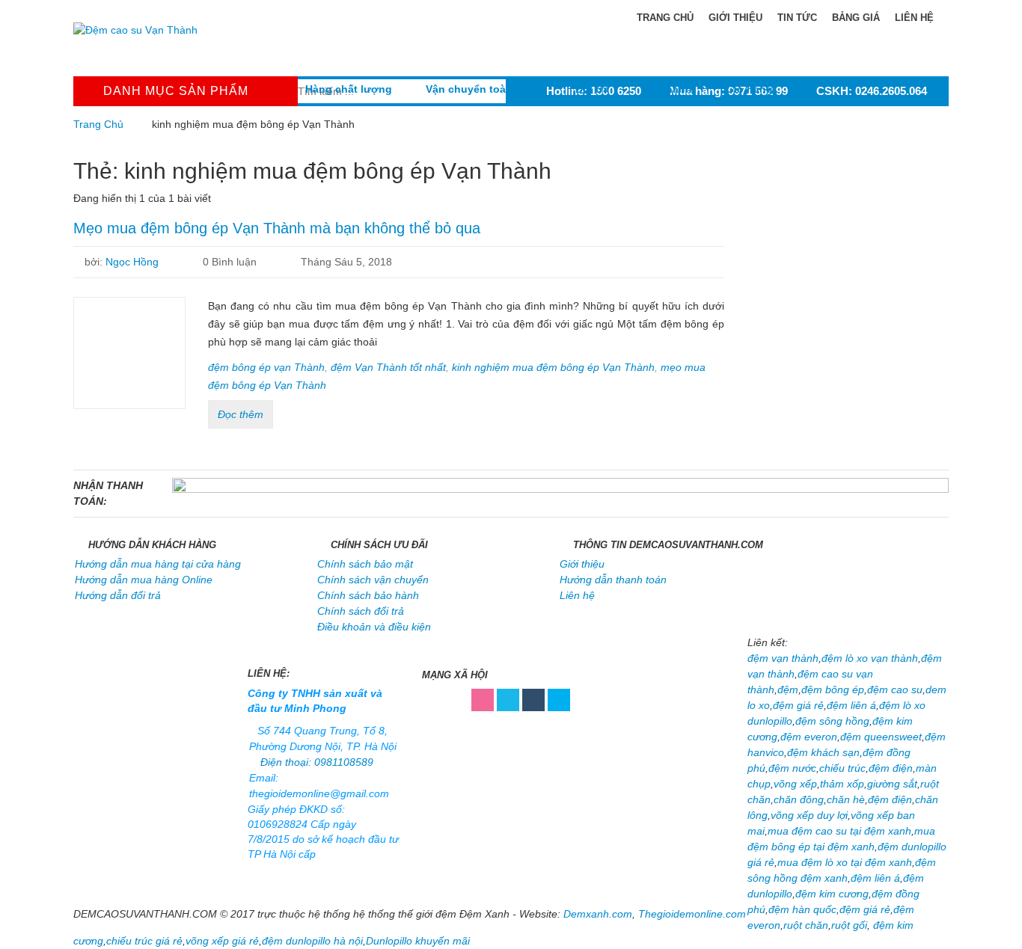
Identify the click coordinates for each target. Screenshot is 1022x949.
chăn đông (799, 799)
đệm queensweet (881, 737)
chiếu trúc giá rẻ (144, 941)
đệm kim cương (832, 894)
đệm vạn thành (782, 658)
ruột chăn (805, 925)
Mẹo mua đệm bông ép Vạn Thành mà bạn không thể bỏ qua (276, 228)
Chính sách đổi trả (360, 611)
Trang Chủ (98, 124)
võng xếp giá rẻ (222, 941)
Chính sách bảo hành (368, 595)
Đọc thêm (240, 414)
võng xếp (795, 784)
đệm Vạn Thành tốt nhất (388, 367)
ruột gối (849, 925)
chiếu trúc (842, 768)
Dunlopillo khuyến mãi (418, 941)
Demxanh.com (597, 914)
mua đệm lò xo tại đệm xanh (844, 862)
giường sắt (892, 784)
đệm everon (808, 737)
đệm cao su (894, 689)
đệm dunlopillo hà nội (312, 941)
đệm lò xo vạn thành (869, 658)
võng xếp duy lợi (809, 815)
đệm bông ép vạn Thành (266, 367)
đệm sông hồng (832, 721)
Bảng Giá (856, 17)
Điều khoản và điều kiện (374, 627)
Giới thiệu (735, 17)
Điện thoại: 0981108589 (316, 762)
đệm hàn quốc (802, 909)
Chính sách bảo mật (365, 564)
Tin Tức (797, 17)
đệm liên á (851, 705)
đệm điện (891, 768)
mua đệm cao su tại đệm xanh (839, 831)
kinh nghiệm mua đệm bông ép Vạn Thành (553, 367)
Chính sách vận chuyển (373, 580)
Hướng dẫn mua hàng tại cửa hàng (158, 564)
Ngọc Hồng (132, 262)
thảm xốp (842, 784)
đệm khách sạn (823, 752)
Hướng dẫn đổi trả (118, 595)
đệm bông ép (832, 689)
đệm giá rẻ (798, 705)
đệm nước (792, 768)
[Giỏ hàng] (749, 62)
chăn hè (846, 799)
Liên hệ (914, 17)
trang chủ (664, 17)
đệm (787, 689)
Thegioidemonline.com (692, 914)
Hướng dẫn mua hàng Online (143, 580)
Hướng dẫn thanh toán (613, 580)
